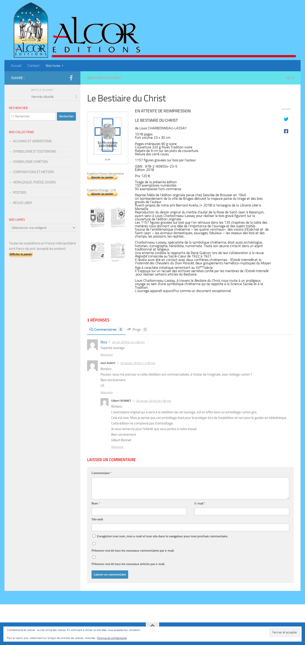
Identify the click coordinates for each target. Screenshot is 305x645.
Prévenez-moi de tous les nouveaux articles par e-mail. (128, 564)
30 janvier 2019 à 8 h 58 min (153, 401)
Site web (97, 519)
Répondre (106, 354)
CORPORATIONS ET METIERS (33, 172)
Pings (139, 329)
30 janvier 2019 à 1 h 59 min (137, 363)
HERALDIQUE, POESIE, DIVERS (34, 182)
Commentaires (108, 329)
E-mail (199, 503)
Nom (96, 503)
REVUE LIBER (22, 203)
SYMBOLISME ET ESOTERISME (34, 151)
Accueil (16, 65)
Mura (103, 342)
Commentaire (102, 473)
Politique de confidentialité (112, 638)
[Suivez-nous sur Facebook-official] (71, 77)
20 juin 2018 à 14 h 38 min (128, 342)
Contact (34, 65)
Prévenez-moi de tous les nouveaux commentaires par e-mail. (133, 551)
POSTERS (19, 193)
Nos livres (53, 65)
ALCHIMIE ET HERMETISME (32, 141)
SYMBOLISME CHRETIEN (30, 162)
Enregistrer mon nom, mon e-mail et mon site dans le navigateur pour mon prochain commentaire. (162, 536)
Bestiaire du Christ (104, 78)
